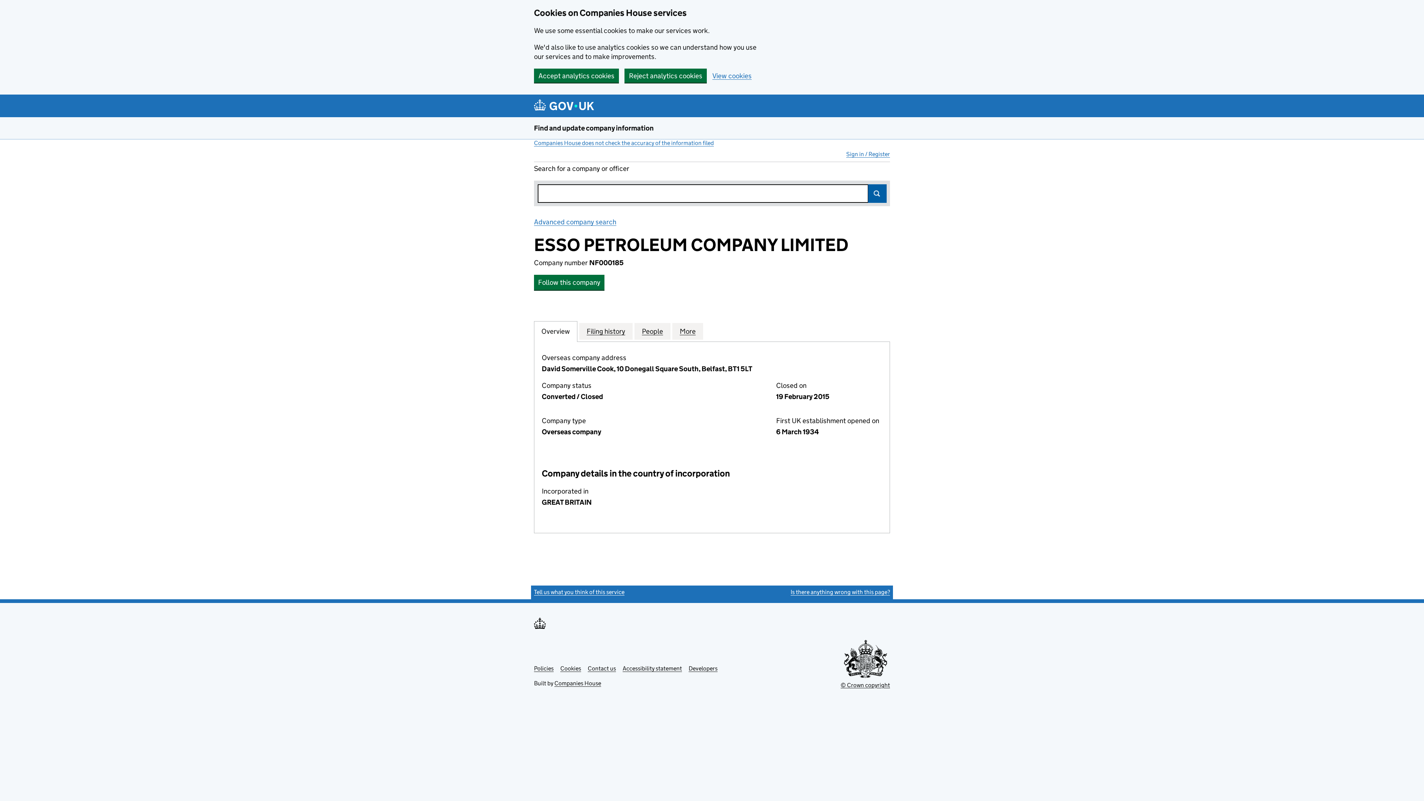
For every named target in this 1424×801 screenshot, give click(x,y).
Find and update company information (594, 128)
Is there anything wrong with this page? (840, 592)
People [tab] (652, 331)
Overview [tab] (555, 331)
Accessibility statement (652, 668)
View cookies (732, 75)
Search (877, 193)
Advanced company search (575, 222)
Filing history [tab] (606, 331)
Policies (544, 668)
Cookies (570, 668)
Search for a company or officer (581, 168)
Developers (703, 668)
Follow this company (569, 282)
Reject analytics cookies (665, 76)
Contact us (602, 668)
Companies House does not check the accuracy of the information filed (624, 142)
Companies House (577, 683)
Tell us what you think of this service (579, 592)
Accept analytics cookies (576, 76)
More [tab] (688, 331)
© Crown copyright (865, 685)
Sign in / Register (868, 154)
